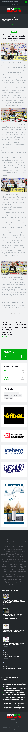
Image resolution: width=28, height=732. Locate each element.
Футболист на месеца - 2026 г (12, 668)
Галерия (6, 372)
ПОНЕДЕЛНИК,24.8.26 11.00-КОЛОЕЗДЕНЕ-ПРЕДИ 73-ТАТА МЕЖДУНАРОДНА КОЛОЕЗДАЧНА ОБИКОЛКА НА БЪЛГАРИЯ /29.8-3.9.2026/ (14, 616)
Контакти (14, 722)
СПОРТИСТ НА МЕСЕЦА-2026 (11, 656)
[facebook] (11, 5)
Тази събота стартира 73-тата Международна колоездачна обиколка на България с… (14, 601)
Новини (14, 31)
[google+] (15, 5)
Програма (6, 379)
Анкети (6, 370)
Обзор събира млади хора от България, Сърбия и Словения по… (13, 644)
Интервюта (7, 375)
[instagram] (17, 5)
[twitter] (13, 5)
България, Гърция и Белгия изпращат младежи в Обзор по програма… (14, 631)
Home (2, 21)
